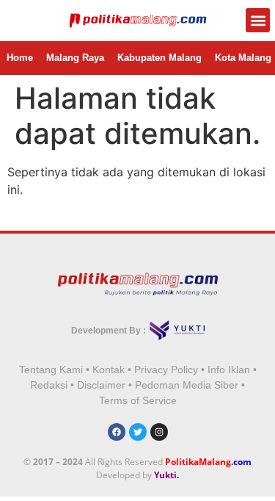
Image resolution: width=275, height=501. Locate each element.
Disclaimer (101, 385)
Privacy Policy (166, 369)
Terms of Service (138, 400)
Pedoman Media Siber (186, 385)
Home (20, 57)
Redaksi (48, 385)
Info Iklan (229, 369)
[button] (258, 20)
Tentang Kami (51, 369)
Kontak (108, 369)
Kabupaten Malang (159, 57)
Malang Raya (75, 57)
